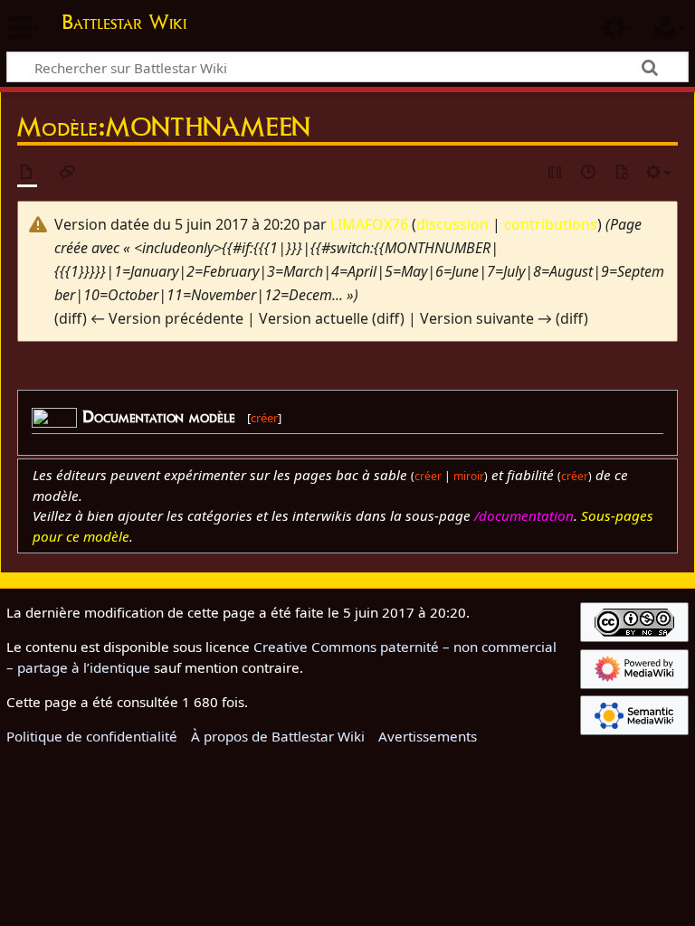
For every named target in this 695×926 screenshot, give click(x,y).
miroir (468, 476)
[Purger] (622, 173)
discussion (452, 224)
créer (264, 418)
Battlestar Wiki (124, 22)
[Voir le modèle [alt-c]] (27, 173)
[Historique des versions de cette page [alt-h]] (589, 173)
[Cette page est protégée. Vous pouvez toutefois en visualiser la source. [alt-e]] (556, 173)
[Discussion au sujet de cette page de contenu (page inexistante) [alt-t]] (68, 173)
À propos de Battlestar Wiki (278, 736)
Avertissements (427, 736)
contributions (550, 224)
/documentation (524, 515)
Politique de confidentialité (91, 736)
